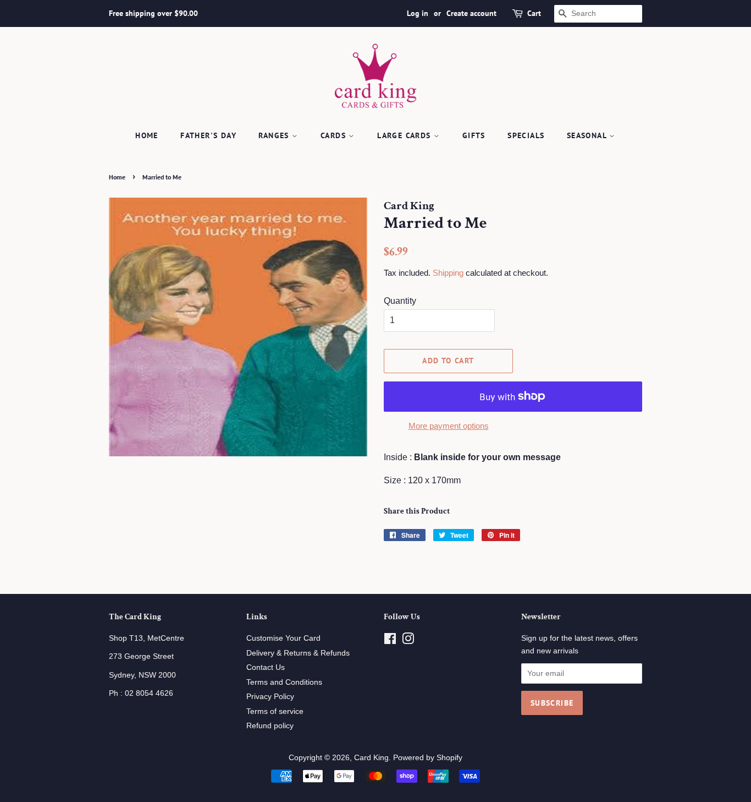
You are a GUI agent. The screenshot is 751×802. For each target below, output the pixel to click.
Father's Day (208, 135)
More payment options (448, 425)
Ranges (275, 135)
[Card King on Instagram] (408, 641)
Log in (417, 13)
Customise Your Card (283, 638)
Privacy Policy (270, 696)
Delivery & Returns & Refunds (298, 653)
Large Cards (405, 135)
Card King (371, 758)
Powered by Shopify (427, 758)
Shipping (448, 272)
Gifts (473, 135)
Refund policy (270, 726)
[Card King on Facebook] (390, 641)
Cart (534, 13)
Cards (335, 135)
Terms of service (274, 711)
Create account (471, 13)
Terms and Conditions (284, 682)
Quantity (400, 300)
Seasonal (588, 135)
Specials (525, 135)
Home (146, 135)
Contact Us (265, 667)
